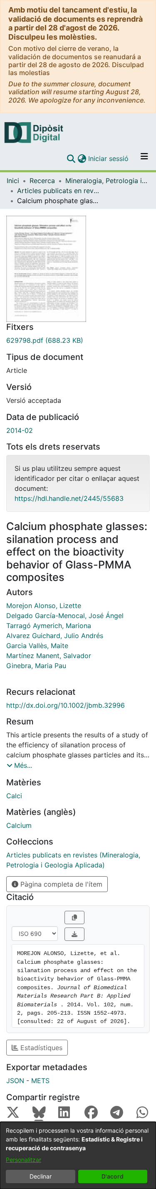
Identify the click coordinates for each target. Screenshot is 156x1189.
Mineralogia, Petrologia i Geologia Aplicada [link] (107, 180)
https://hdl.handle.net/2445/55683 (69, 498)
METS (40, 1080)
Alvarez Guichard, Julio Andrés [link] (54, 635)
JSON (15, 1080)
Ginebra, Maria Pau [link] (36, 665)
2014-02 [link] (19, 430)
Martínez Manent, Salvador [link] (48, 655)
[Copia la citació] (74, 917)
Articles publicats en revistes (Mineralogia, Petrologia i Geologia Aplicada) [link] (58, 190)
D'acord (113, 1176)
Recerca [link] (42, 180)
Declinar (41, 1176)
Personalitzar (23, 1159)
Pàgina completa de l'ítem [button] (60, 884)
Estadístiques (40, 1047)
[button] (71, 158)
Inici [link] (13, 180)
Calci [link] (14, 796)
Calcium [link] (19, 825)
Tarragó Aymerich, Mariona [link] (48, 625)
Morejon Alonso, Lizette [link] (43, 605)
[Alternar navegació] (144, 158)
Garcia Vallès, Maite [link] (37, 645)
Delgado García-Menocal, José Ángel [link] (65, 615)
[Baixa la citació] (74, 934)
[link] (78, 340)
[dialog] (78, 1155)
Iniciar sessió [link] (108, 158)
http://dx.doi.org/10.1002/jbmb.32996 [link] (65, 705)
